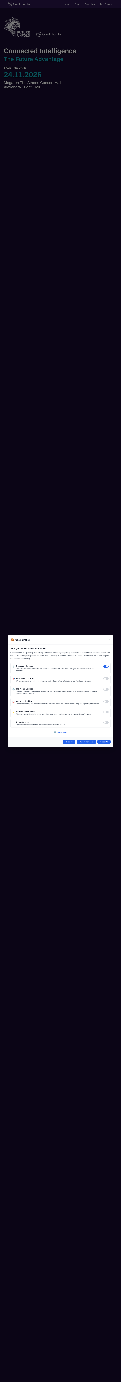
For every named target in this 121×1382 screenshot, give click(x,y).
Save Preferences (86, 742)
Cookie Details (60, 732)
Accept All (104, 742)
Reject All (69, 742)
